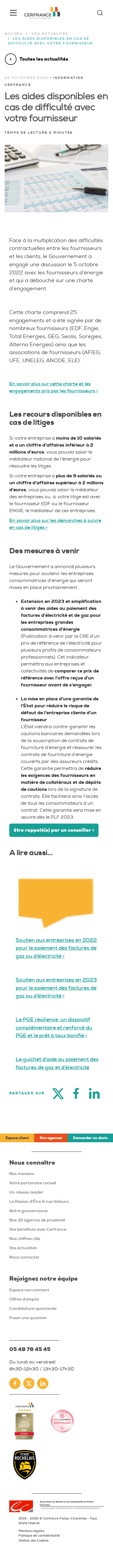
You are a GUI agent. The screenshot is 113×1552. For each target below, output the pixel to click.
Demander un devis (90, 1138)
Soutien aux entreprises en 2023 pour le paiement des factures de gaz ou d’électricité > (56, 987)
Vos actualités (50, 34)
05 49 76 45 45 (29, 1349)
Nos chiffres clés (24, 1238)
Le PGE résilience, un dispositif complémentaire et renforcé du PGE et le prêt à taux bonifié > (54, 1027)
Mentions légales (31, 1531)
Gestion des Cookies (33, 1540)
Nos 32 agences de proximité (37, 1220)
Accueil (14, 34)
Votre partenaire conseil (32, 1182)
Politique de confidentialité (39, 1535)
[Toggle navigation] (13, 13)
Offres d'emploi (24, 1299)
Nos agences (51, 1138)
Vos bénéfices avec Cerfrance (37, 1229)
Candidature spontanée (33, 1308)
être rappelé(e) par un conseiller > (54, 830)
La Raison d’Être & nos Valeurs (39, 1201)
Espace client (17, 1138)
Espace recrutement (29, 1289)
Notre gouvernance (28, 1210)
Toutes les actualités (43, 59)
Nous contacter (24, 1257)
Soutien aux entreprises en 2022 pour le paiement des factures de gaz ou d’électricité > (56, 948)
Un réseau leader (26, 1192)
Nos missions (21, 1173)
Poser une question (28, 1317)
